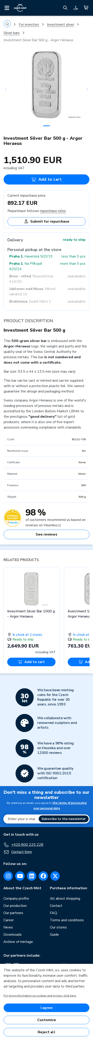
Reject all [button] (46, 1032)
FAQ (53, 912)
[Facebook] (43, 876)
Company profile (16, 898)
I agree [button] (46, 1007)
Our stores (58, 927)
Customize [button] (46, 1019)
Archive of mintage (18, 941)
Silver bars (12, 33)
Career (8, 920)
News (8, 927)
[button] (10, 89)
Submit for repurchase (49, 221)
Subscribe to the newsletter (64, 819)
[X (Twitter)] (55, 876)
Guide (54, 934)
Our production (15, 905)
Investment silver (60, 24)
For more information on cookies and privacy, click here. (40, 996)
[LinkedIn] (31, 876)
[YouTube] (20, 876)
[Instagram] (8, 876)
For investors (29, 24)
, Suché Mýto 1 (30, 301)
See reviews (46, 534)
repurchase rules (53, 210)
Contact (56, 905)
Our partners (13, 912)
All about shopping (65, 898)
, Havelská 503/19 (31, 256)
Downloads (12, 934)
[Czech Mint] (20, 8)
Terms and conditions (67, 920)
